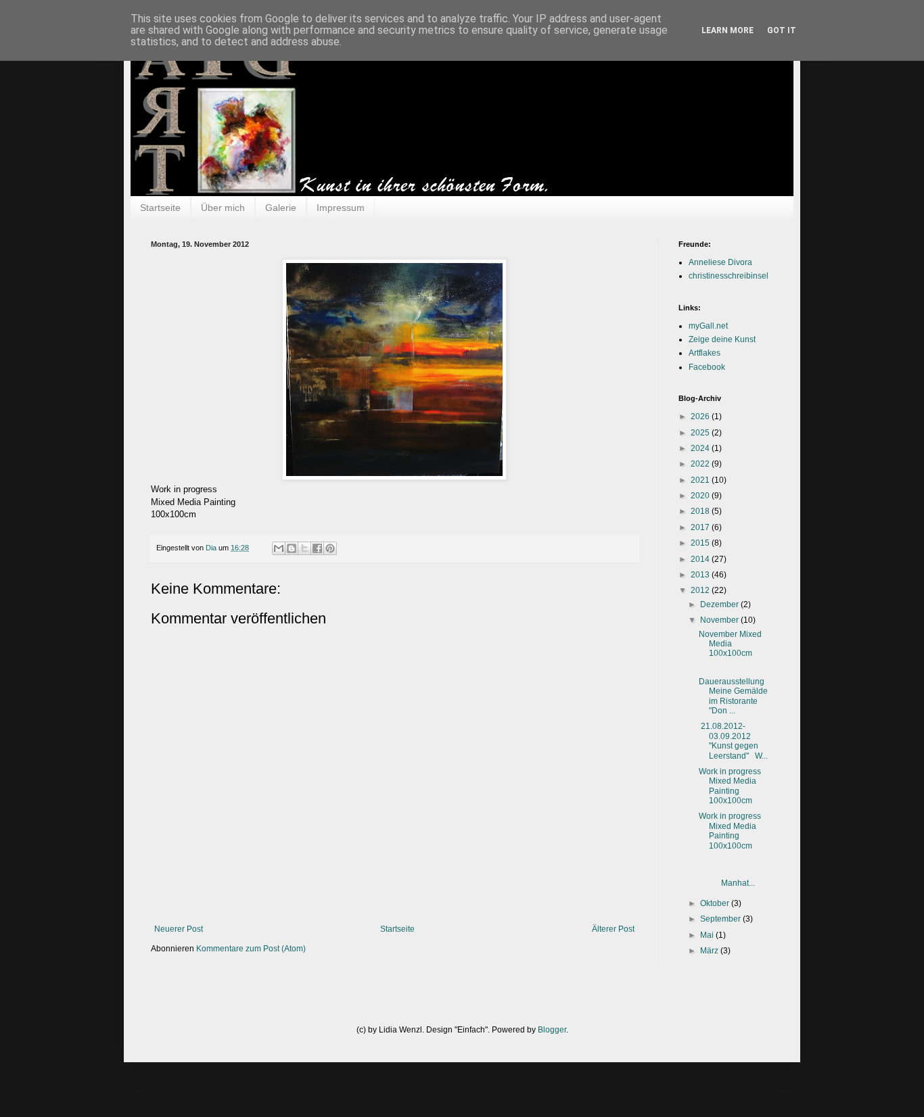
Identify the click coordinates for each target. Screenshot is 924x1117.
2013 (701, 574)
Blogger (552, 1030)
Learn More (727, 30)
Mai (708, 935)
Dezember (720, 604)
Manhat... (735, 878)
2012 (701, 590)
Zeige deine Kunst (722, 339)
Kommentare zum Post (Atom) (251, 948)
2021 (701, 480)
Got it (781, 30)
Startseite (160, 207)
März (710, 950)
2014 (701, 559)
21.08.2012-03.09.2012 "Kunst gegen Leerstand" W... (733, 740)
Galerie (280, 207)
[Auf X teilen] (304, 548)
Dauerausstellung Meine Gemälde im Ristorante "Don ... (733, 696)
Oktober (715, 903)
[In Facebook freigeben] (317, 548)
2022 (701, 464)
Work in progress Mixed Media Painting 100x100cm (730, 786)
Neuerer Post (178, 929)
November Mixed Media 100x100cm (730, 644)
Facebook (707, 367)
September (721, 919)
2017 (701, 527)
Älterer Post (613, 929)
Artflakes (704, 353)
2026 (701, 416)
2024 (701, 448)
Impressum (341, 207)
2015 (701, 543)
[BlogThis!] (291, 548)
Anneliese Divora (720, 262)
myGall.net (708, 326)
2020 (701, 495)
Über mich (223, 207)
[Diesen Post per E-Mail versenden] (278, 548)
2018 (701, 511)
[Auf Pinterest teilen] (330, 548)
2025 (701, 432)
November (720, 620)
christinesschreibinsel (728, 276)
